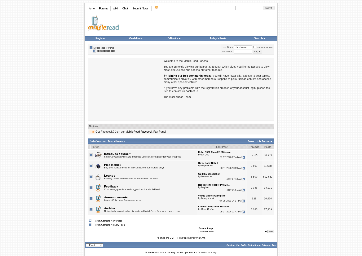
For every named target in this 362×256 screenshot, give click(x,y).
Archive (109, 208)
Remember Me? (265, 47)
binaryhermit (207, 198)
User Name (227, 47)
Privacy (266, 245)
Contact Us (232, 245)
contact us (192, 91)
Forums (103, 8)
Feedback (111, 186)
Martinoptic (206, 176)
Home (91, 8)
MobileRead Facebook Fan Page (145, 131)
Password (227, 51)
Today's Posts (218, 38)
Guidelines (135, 38)
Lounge (109, 175)
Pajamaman (207, 165)
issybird (205, 187)
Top (274, 245)
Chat (125, 8)
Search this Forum (259, 141)
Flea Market (112, 164)
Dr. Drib (205, 154)
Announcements (116, 197)
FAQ (243, 245)
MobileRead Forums (103, 48)
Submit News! (140, 8)
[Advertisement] (125, 88)
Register (101, 38)
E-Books (173, 38)
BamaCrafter (207, 209)
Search (258, 38)
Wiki (115, 8)
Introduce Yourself (117, 153)
